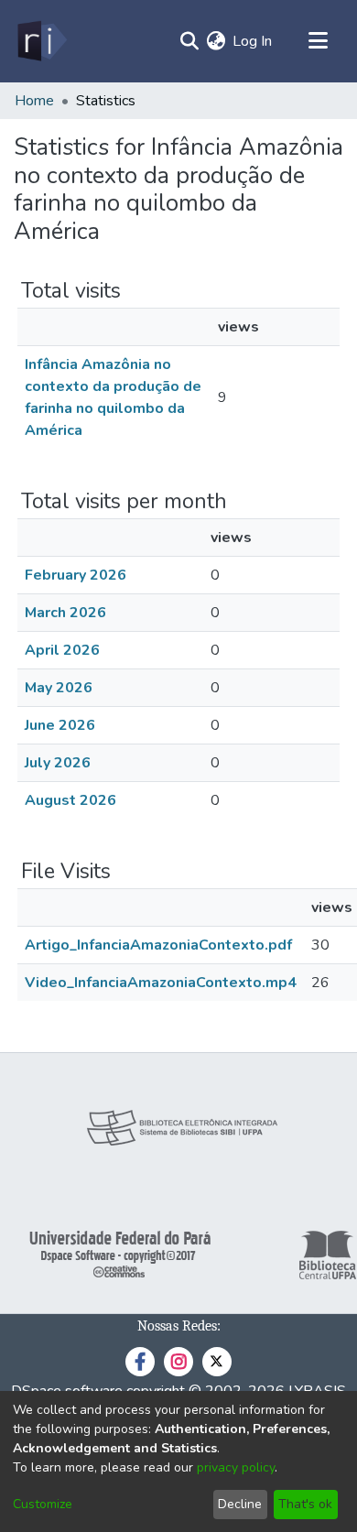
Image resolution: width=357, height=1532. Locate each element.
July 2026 (58, 763)
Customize (42, 1504)
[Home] (41, 41)
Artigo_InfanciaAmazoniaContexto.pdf (158, 945)
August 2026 (70, 800)
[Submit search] (189, 41)
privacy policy (236, 1467)
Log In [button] (253, 41)
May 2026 (58, 688)
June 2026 (60, 725)
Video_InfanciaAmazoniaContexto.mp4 (161, 982)
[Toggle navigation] (317, 41)
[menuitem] (215, 41)
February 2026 (75, 575)
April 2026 (62, 650)
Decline (240, 1504)
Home (34, 101)
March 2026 (65, 613)
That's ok (305, 1504)
